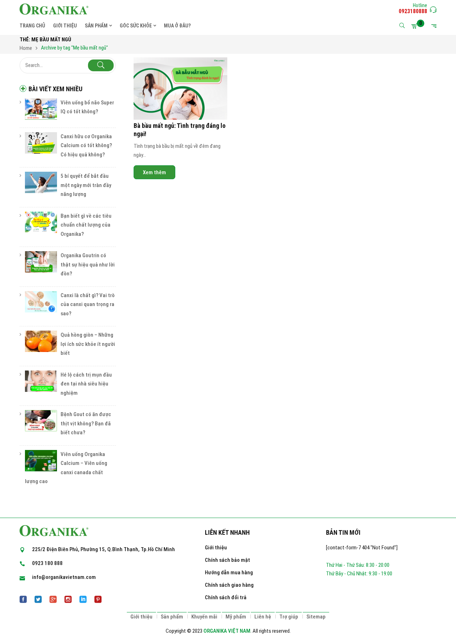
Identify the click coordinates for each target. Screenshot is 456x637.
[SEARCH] (101, 65)
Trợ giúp (288, 616)
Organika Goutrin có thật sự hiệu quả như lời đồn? (88, 264)
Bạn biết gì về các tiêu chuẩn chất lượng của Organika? (86, 225)
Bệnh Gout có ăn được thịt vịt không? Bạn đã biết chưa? (86, 423)
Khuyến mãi (204, 616)
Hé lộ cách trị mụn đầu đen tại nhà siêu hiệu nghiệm (86, 384)
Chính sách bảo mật (227, 560)
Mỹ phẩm (236, 616)
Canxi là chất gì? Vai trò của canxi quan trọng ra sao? (88, 304)
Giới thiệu (216, 547)
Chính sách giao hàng (229, 585)
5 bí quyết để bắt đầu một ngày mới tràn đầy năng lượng (86, 185)
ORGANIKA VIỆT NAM (226, 631)
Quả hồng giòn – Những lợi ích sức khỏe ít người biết (88, 344)
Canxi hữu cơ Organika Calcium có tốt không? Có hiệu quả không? (86, 145)
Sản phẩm (172, 616)
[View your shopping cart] (415, 26)
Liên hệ (262, 616)
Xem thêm (154, 172)
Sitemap (316, 616)
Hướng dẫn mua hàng (229, 572)
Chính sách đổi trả (226, 597)
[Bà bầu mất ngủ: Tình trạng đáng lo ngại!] (180, 88)
